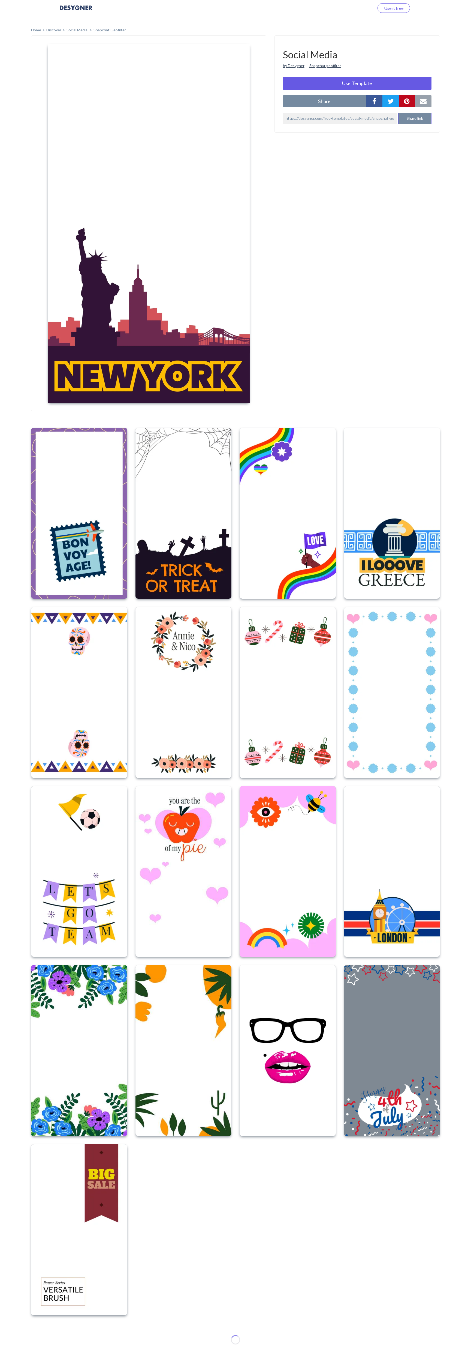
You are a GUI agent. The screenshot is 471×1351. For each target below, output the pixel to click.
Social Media (77, 30)
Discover (53, 30)
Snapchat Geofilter (109, 30)
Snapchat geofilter (325, 65)
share (324, 101)
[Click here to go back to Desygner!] (76, 11)
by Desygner (293, 65)
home (36, 30)
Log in (362, 8)
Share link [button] (415, 118)
